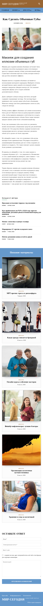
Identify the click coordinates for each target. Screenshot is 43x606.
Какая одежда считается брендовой (21, 337)
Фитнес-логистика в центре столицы (15, 222)
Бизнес (4, 205)
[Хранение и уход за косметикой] (21, 496)
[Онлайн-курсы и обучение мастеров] (21, 361)
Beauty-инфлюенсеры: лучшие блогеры (21, 426)
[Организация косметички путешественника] (21, 450)
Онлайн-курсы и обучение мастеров (21, 382)
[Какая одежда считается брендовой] (21, 317)
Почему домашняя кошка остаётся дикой (17, 237)
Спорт (4, 224)
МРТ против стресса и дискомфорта (21, 293)
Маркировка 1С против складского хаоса (17, 229)
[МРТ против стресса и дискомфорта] (21, 272)
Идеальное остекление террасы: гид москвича (18, 203)
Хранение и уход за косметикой (21, 517)
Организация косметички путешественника (21, 471)
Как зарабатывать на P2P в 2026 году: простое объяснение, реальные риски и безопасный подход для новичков (21, 212)
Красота (28, 23)
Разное (4, 239)
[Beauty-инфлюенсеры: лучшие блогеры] (21, 405)
